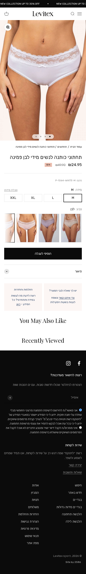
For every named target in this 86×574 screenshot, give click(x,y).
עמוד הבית (76, 146)
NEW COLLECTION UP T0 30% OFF (21, 3)
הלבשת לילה (74, 521)
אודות (35, 485)
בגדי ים (77, 500)
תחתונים (62, 146)
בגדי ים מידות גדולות (69, 507)
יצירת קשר (75, 465)
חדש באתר (75, 493)
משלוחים (33, 507)
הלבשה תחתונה (72, 514)
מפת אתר (33, 543)
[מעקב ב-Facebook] (79, 363)
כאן (18, 304)
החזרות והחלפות (28, 514)
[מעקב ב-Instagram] (68, 363)
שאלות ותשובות (72, 472)
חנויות (35, 500)
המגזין (35, 493)
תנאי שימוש (32, 536)
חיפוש (78, 485)
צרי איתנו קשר (67, 297)
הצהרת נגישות (30, 521)
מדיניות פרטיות (30, 529)
